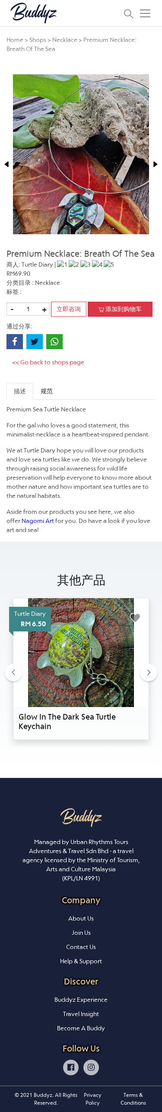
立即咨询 (69, 309)
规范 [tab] (47, 391)
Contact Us (81, 947)
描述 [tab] (20, 391)
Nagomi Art (38, 521)
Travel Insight (81, 1014)
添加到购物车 (123, 309)
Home (14, 40)
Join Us (81, 933)
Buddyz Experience (81, 1000)
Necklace (65, 40)
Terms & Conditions (133, 1099)
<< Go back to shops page (48, 362)
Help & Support (81, 961)
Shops (37, 40)
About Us (81, 918)
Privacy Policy (93, 1099)
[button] (13, 672)
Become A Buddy (81, 1028)
